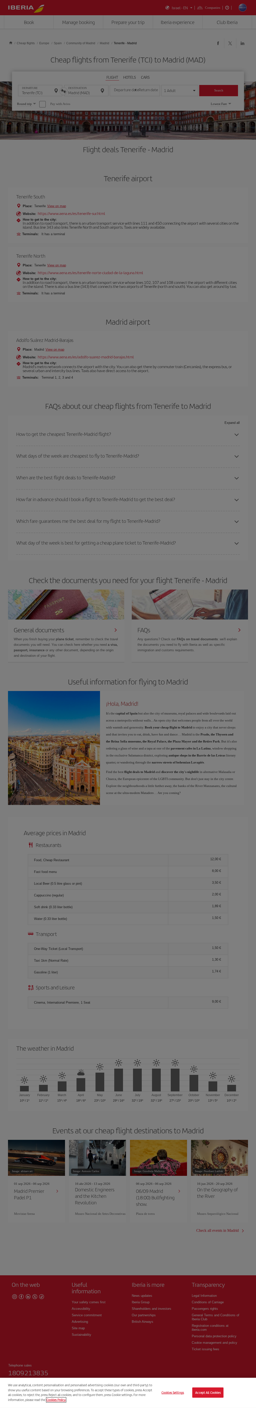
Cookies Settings (173, 1392)
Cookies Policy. (56, 1400)
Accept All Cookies (207, 1392)
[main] (128, 1393)
